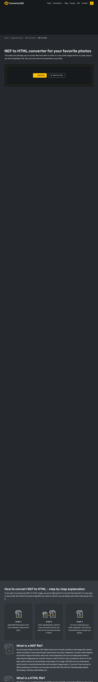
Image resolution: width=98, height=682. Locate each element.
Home (49, 3)
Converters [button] (57, 3)
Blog (66, 3)
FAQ (78, 3)
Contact (85, 3)
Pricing (72, 3)
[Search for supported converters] (92, 3)
